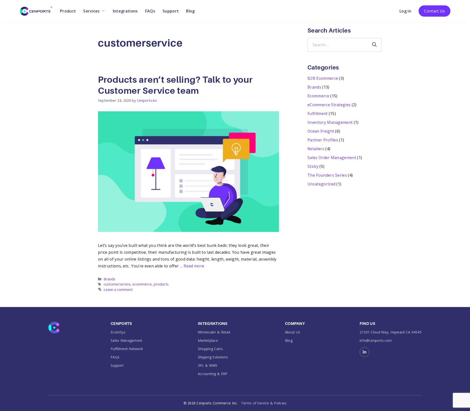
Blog (190, 11)
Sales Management (126, 340)
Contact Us (434, 11)
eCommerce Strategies (329, 104)
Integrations (125, 11)
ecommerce (142, 284)
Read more (194, 266)
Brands (109, 279)
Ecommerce (318, 96)
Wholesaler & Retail (214, 332)
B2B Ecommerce (322, 78)
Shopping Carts (210, 348)
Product (68, 11)
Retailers (315, 148)
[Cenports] (36, 10)
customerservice (117, 284)
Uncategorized (321, 184)
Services (91, 11)
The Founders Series (327, 175)
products (161, 284)
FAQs (150, 11)
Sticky (312, 166)
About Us (292, 332)
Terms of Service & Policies (264, 403)
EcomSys (118, 332)
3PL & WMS (208, 365)
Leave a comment (118, 289)
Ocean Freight (320, 131)
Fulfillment (317, 113)
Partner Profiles (322, 140)
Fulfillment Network (127, 348)
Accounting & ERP (212, 373)
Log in (405, 11)
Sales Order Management (331, 157)
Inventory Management (329, 122)
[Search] (374, 45)
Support (171, 11)
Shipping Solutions (213, 357)
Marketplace (208, 340)
